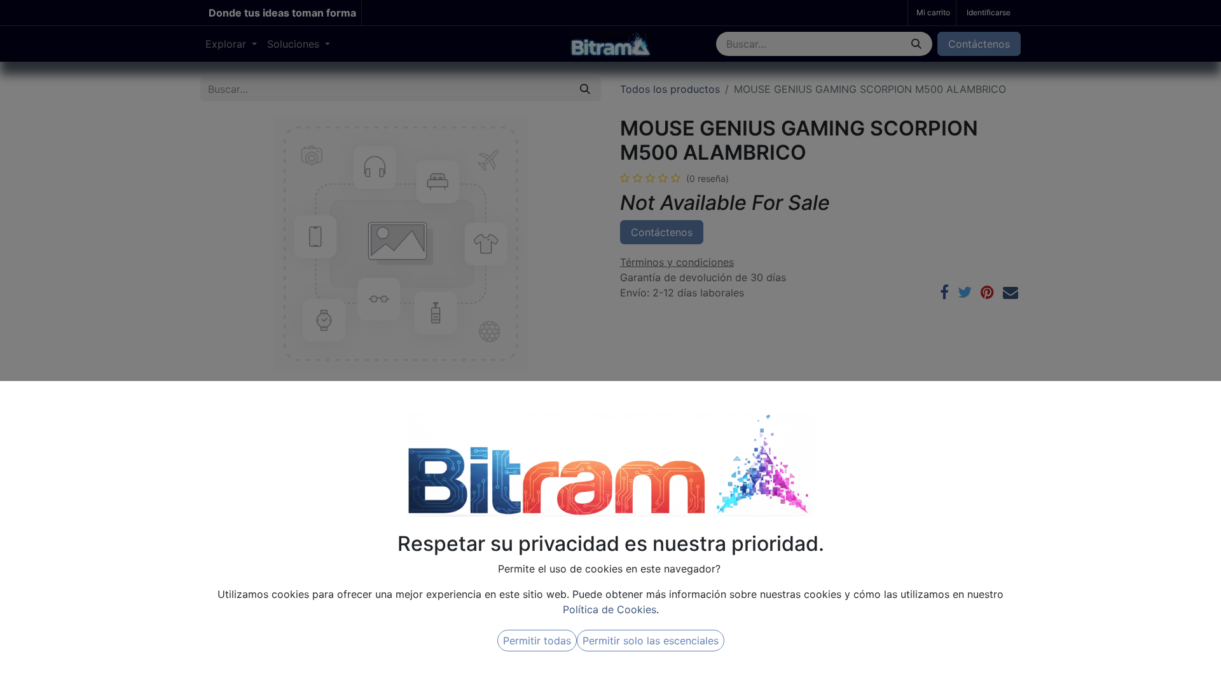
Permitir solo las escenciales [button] (651, 640)
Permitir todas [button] (537, 640)
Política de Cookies (609, 609)
